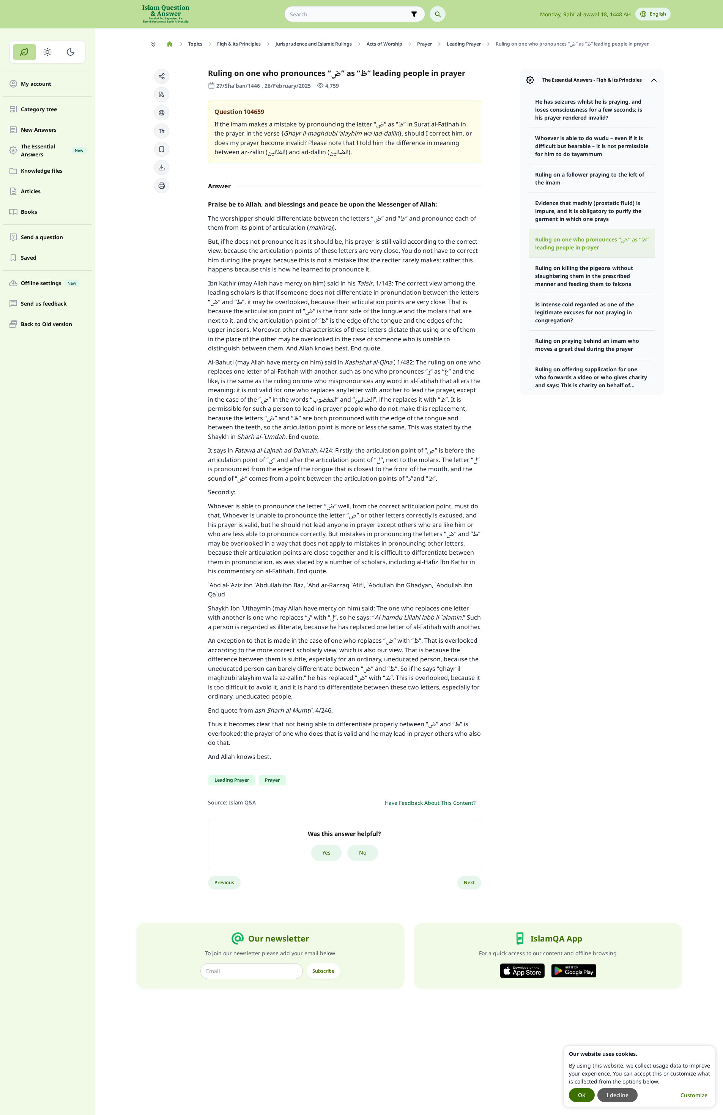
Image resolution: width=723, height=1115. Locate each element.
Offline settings (48, 283)
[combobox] (349, 14)
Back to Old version (46, 324)
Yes (326, 852)
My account (36, 84)
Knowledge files (42, 171)
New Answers (39, 130)
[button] (161, 76)
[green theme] (24, 52)
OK (582, 1095)
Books (29, 212)
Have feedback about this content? (430, 802)
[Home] (170, 44)
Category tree (39, 109)
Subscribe (323, 971)
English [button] (658, 14)
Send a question (42, 237)
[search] (438, 14)
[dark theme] (70, 52)
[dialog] (639, 1076)
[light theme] (47, 52)
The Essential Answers (52, 150)
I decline (617, 1095)
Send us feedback (44, 304)
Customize (693, 1095)
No (363, 852)
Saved (28, 258)
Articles (31, 191)
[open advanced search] (414, 14)
